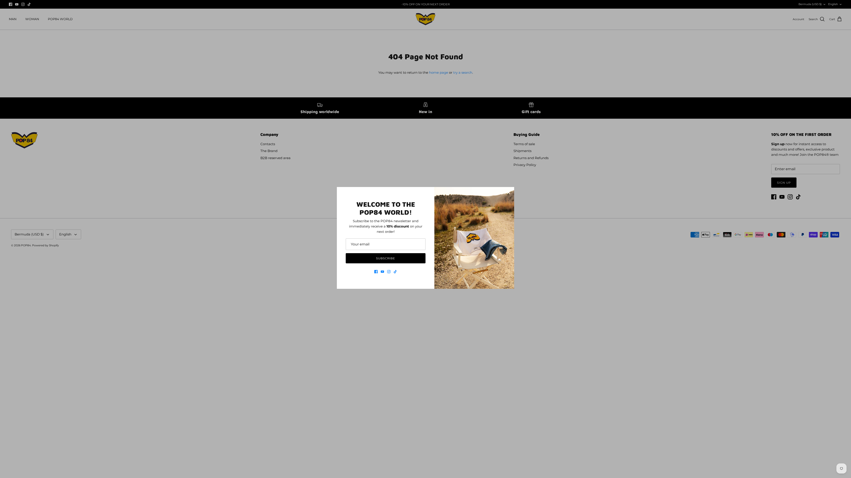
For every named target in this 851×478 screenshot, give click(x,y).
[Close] (508, 192)
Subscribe (385, 258)
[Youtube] (382, 271)
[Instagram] (388, 271)
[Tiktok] (395, 271)
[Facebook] (376, 271)
